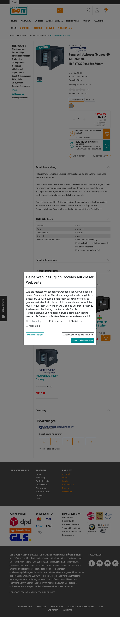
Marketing (34, 325)
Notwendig (35, 321)
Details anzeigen (35, 334)
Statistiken (76, 321)
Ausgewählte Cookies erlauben (78, 334)
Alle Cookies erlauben (82, 340)
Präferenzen (55, 321)
